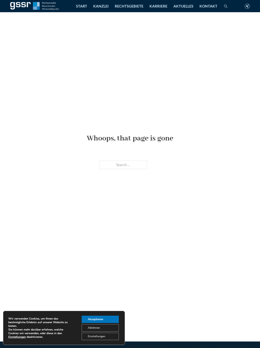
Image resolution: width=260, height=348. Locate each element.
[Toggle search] (225, 6)
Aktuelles (183, 6)
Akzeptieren (95, 319)
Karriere (158, 6)
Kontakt (208, 6)
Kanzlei (101, 6)
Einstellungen (17, 337)
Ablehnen (94, 328)
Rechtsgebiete (129, 6)
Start (81, 6)
